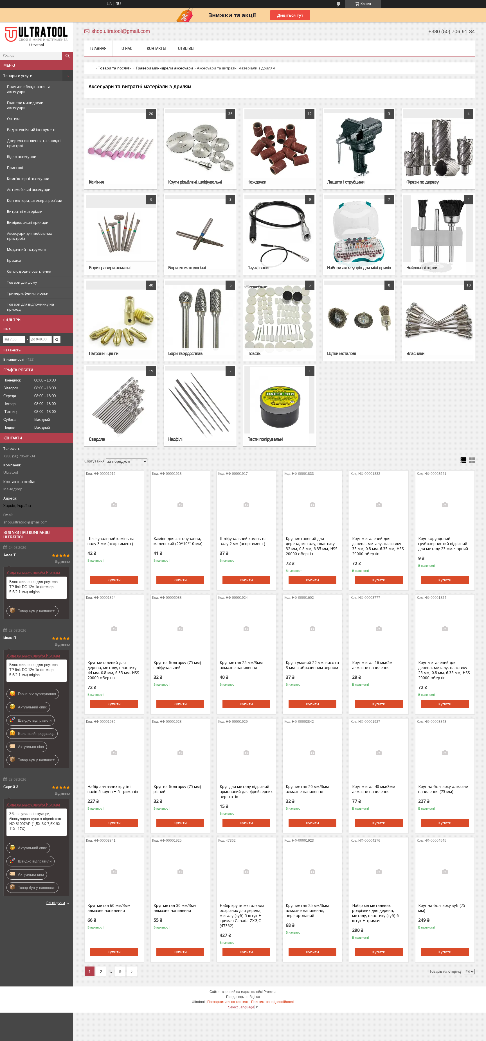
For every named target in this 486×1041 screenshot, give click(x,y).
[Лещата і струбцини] (359, 148)
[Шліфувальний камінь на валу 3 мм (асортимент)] (114, 505)
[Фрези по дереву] (438, 148)
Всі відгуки (55, 902)
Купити (114, 579)
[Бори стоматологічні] (200, 234)
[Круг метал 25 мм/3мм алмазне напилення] (246, 629)
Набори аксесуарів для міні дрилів (359, 267)
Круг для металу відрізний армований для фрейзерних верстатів (246, 791)
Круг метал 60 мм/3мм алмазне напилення (108, 908)
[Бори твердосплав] (200, 320)
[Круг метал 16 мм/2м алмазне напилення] (378, 629)
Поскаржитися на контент (228, 1002)
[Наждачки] (279, 148)
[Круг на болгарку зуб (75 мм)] (444, 872)
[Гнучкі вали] (279, 234)
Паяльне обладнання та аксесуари (28, 89)
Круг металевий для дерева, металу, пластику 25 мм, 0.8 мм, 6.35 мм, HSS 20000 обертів (444, 670)
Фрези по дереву (422, 181)
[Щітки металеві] (359, 320)
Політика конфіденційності (272, 1002)
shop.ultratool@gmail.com (25, 522)
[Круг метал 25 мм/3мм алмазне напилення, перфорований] (312, 872)
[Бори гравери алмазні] (121, 234)
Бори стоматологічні (187, 267)
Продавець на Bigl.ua (243, 997)
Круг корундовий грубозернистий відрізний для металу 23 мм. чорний (443, 543)
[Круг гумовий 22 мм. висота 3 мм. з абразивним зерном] (312, 629)
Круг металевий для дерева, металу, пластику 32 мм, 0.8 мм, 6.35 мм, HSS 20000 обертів (312, 546)
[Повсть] (279, 320)
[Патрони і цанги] (121, 320)
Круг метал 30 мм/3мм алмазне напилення (175, 908)
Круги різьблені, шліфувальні (195, 181)
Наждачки (257, 181)
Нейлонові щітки (421, 267)
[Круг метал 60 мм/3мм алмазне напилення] (114, 872)
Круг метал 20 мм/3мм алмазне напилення (307, 789)
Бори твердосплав (185, 353)
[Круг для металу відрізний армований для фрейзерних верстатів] (246, 753)
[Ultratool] (36, 34)
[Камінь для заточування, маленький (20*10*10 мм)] (180, 505)
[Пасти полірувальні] (279, 405)
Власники (415, 353)
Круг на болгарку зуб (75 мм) (441, 908)
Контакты (156, 48)
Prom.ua (270, 992)
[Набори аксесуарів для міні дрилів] (359, 234)
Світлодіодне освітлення (29, 271)
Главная (98, 48)
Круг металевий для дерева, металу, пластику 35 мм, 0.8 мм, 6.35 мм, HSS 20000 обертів (378, 546)
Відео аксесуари (21, 156)
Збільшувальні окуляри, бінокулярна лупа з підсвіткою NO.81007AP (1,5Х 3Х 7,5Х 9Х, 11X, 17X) (35, 821)
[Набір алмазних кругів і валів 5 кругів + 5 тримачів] (114, 753)
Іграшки (14, 260)
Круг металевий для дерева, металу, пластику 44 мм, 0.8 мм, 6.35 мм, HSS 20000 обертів (113, 670)
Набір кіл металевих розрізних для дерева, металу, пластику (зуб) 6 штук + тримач (375, 913)
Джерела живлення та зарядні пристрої (34, 143)
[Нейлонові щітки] (438, 234)
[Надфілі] (200, 405)
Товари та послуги (115, 68)
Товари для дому (22, 282)
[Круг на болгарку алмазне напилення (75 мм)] (444, 753)
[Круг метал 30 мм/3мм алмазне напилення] (180, 872)
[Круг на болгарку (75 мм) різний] (180, 753)
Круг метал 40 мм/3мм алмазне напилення (373, 789)
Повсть (254, 353)
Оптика (14, 118)
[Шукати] (67, 56)
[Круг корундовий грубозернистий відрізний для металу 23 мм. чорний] (444, 505)
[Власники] (438, 320)
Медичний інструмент (27, 249)
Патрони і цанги (103, 353)
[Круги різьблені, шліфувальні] (200, 148)
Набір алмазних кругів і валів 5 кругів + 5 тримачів (112, 789)
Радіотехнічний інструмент (31, 129)
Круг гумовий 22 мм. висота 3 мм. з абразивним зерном (312, 665)
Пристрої (15, 167)
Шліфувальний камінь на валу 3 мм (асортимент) (110, 541)
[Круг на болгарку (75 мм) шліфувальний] (180, 629)
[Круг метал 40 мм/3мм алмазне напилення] (378, 753)
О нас (127, 48)
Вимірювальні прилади (27, 222)
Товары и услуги (17, 75)
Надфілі (175, 439)
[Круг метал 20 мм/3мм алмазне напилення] (312, 753)
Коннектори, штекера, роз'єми (34, 200)
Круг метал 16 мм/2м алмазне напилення (372, 665)
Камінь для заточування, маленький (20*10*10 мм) (178, 541)
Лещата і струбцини (345, 181)
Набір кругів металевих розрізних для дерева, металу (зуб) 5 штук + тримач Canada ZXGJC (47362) (242, 915)
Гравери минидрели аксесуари (25, 105)
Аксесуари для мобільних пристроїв (29, 236)
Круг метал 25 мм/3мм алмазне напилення (241, 665)
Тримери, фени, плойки (27, 293)
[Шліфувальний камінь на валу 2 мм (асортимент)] (246, 505)
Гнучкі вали (258, 267)
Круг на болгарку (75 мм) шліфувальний (177, 665)
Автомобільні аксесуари (28, 189)
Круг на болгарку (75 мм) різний (177, 789)
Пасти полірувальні (265, 439)
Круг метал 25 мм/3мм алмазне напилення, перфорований (307, 910)
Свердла (97, 439)
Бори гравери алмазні (109, 267)
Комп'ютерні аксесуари (28, 178)
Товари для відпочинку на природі (30, 307)
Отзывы (186, 48)
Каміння (96, 181)
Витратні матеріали (24, 211)
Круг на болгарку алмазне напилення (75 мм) (443, 789)
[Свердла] (121, 405)
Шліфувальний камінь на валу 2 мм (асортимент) (243, 541)
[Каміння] (121, 148)
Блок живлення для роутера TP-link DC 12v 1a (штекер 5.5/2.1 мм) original (33, 587)
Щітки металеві (341, 353)
